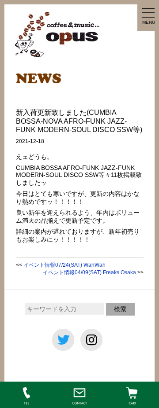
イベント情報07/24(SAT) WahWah (64, 265)
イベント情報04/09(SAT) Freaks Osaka (89, 272)
